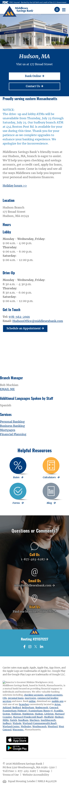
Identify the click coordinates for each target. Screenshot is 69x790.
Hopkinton (28, 713)
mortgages (30, 698)
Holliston (16, 713)
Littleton (49, 713)
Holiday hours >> (15, 185)
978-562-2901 (19, 316)
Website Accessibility (36, 774)
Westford (53, 726)
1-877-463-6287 (25, 771)
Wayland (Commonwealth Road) (40, 723)
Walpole (17, 723)
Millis (6, 720)
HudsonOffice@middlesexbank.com (37, 321)
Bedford (16, 707)
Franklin (58, 710)
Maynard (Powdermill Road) (28, 717)
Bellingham (28, 707)
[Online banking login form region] (57, 9)
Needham (23, 720)
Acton (57, 704)
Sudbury (7, 723)
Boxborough (41, 707)
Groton (6, 713)
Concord (53, 707)
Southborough (48, 720)
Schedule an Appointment (24, 328)
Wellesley (26, 726)
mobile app (58, 701)
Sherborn (34, 720)
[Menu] (63, 9)
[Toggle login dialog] (57, 9)
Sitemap (44, 771)
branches (24, 704)
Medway (59, 717)
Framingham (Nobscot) (15, 710)
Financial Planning (13, 434)
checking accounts (33, 695)
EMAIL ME (7, 389)
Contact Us (41, 86)
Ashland (7, 707)
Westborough (39, 726)
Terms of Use (11, 774)
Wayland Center (11, 726)
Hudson (39, 713)
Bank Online (41, 76)
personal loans (16, 698)
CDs (5, 698)
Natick (13, 720)
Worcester (18, 729)
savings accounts (53, 695)
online (32, 701)
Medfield (48, 717)
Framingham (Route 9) (40, 710)
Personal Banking (12, 421)
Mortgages (7, 430)
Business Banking (12, 426)
